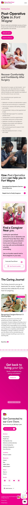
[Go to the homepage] (5, 415)
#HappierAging (4, 502)
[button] (25, 2)
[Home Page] (7, 2)
